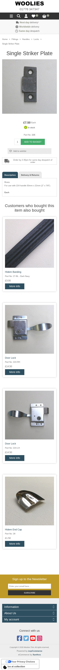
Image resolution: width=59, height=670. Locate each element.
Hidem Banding (13, 272)
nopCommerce (35, 651)
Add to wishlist (19, 151)
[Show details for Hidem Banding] (29, 243)
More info (14, 286)
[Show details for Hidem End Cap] (29, 501)
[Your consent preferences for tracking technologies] (5, 667)
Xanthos (37, 654)
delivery (29, 22)
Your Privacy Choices (23, 661)
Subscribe (29, 593)
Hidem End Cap (13, 529)
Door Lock (10, 358)
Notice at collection (14, 666)
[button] (11, 16)
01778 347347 (29, 9)
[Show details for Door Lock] (29, 329)
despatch (29, 31)
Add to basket (32, 142)
